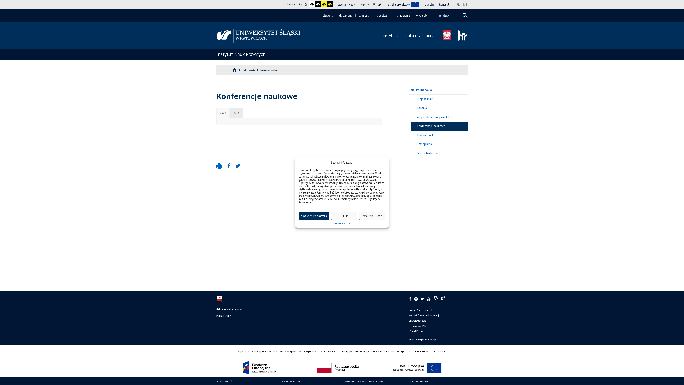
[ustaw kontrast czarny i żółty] (324, 4)
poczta (429, 4)
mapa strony (223, 315)
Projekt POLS (425, 99)
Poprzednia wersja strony (291, 381)
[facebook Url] (410, 299)
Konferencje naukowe (431, 126)
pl (458, 4)
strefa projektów (399, 4)
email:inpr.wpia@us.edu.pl (423, 339)
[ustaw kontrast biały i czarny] (318, 4)
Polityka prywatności (224, 381)
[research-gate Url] (443, 299)
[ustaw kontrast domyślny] (300, 4)
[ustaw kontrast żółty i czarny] (330, 4)
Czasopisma (424, 144)
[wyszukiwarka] (465, 15)
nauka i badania (417, 35)
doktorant (345, 15)
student (328, 15)
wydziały (422, 15)
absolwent (383, 15)
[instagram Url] (416, 299)
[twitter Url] (422, 299)
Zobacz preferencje (372, 216)
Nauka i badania (421, 90)
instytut (389, 35)
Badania (422, 108)
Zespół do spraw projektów (435, 117)
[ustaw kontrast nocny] (306, 4)
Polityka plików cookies (342, 223)
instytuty (443, 15)
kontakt (444, 4)
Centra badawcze (428, 153)
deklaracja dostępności (229, 309)
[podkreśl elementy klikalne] (380, 4)
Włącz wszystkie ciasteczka (314, 216)
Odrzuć (344, 216)
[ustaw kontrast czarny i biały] (312, 4)
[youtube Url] (428, 299)
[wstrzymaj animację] (374, 4)
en (465, 4)
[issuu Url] (436, 299)
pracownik (403, 15)
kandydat (364, 15)
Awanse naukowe (428, 135)
